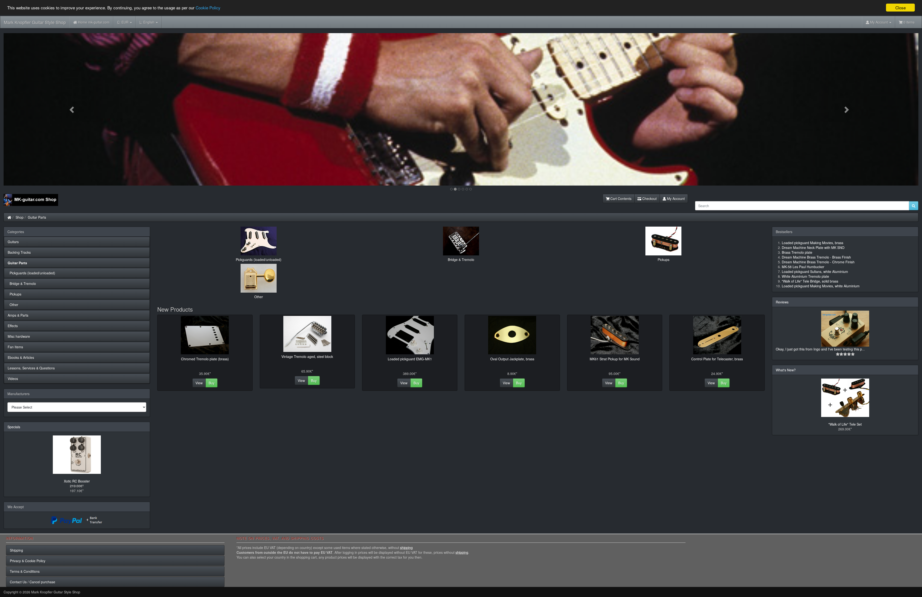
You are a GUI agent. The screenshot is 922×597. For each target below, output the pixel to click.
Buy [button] (211, 382)
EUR (123, 22)
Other (13, 304)
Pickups (14, 294)
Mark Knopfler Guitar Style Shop (35, 22)
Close (900, 8)
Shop (20, 217)
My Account (675, 198)
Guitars (13, 241)
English (147, 22)
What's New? (786, 370)
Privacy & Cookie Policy (27, 560)
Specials (13, 426)
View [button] (199, 382)
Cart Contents (620, 198)
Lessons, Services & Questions (31, 368)
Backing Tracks (19, 252)
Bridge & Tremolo (22, 283)
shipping (406, 547)
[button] (72, 109)
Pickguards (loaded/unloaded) (31, 273)
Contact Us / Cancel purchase (32, 581)
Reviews (782, 302)
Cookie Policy (208, 8)
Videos (13, 378)
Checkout (649, 198)
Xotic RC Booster (77, 481)
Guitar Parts (37, 217)
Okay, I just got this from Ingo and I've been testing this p (819, 349)
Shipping (16, 550)
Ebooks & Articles (21, 357)
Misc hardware (19, 336)
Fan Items (15, 346)
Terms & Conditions (25, 571)
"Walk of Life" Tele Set (845, 424)
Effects (13, 325)
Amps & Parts (18, 315)
